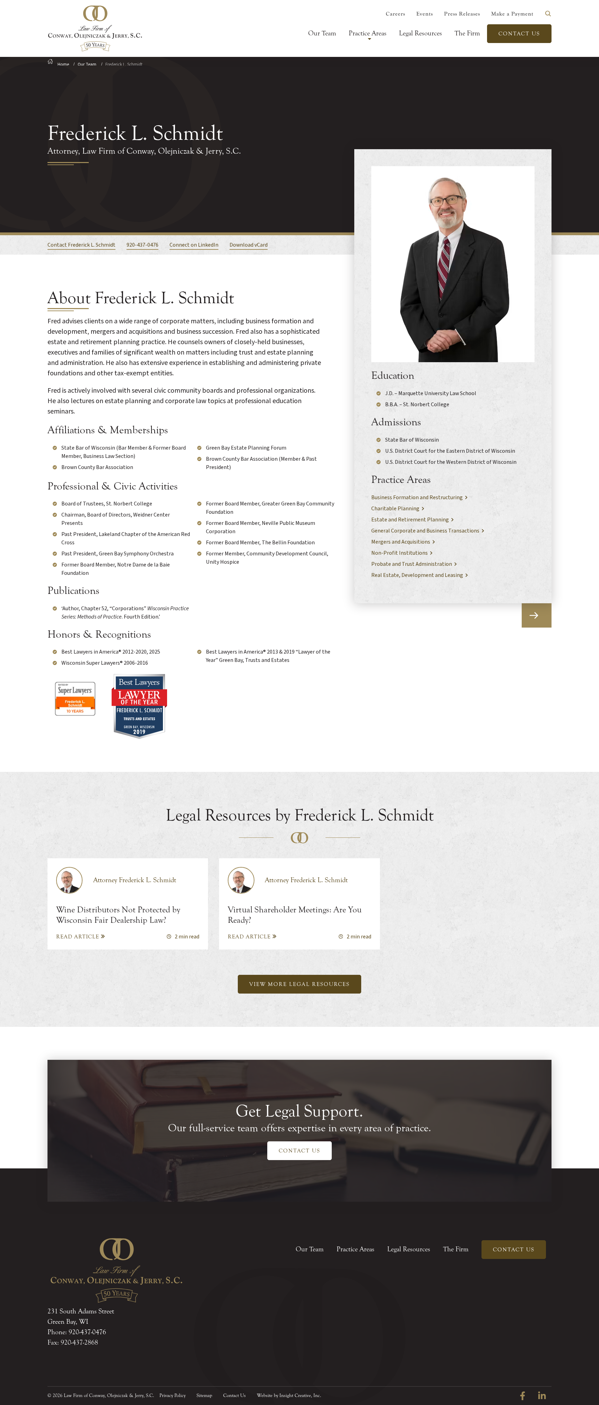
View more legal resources (299, 984)
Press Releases (462, 14)
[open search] (548, 13)
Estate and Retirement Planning (410, 519)
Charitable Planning (395, 508)
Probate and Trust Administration (411, 564)
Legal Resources (420, 33)
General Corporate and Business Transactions (425, 531)
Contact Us (519, 34)
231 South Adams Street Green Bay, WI (80, 1316)
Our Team (322, 33)
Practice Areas (368, 33)
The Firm (467, 33)
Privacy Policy (172, 1395)
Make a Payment (512, 14)
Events (424, 14)
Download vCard (248, 245)
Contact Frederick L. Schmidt (81, 245)
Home (63, 64)
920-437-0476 (142, 245)
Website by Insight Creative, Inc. (289, 1395)
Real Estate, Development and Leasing (417, 575)
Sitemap (204, 1395)
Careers (395, 14)
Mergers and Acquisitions (400, 542)
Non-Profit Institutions (399, 553)
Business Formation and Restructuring (417, 497)
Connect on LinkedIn (194, 245)
